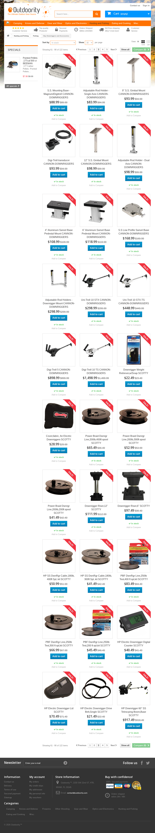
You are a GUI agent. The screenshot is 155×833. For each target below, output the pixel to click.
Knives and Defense (28, 809)
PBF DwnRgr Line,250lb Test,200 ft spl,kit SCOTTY (96, 644)
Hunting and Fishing (21, 36)
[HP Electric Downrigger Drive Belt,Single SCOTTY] (96, 688)
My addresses (35, 790)
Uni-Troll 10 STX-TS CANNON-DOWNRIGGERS (134, 302)
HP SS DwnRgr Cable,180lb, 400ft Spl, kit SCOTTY (58, 577)
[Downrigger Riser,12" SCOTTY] (96, 486)
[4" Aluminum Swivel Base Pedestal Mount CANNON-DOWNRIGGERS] (59, 210)
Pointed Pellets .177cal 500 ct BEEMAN (30, 61)
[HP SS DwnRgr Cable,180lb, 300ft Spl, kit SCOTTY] (96, 556)
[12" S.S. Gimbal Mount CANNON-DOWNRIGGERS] (96, 141)
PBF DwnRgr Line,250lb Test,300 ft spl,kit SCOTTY (59, 644)
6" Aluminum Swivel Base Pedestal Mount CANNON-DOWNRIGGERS (96, 233)
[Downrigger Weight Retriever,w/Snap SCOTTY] (133, 350)
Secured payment (12, 793)
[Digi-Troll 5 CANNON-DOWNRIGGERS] (59, 350)
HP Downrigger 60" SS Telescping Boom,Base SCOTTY (133, 712)
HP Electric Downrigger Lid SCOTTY (58, 710)
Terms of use (10, 790)
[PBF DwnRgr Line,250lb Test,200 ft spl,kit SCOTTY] (96, 622)
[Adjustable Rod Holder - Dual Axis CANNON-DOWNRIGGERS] (133, 141)
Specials (14, 50)
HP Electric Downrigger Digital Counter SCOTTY (133, 644)
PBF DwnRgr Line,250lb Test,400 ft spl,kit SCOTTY (134, 577)
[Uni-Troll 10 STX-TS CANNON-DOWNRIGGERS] (133, 280)
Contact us (135, 5)
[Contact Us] (77, 793)
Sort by (45, 42)
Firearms (46, 809)
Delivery (8, 786)
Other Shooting (62, 809)
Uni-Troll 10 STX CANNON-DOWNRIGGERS (96, 302)
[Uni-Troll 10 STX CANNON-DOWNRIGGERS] (96, 280)
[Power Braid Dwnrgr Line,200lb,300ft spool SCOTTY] (133, 416)
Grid (143, 45)
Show (81, 42)
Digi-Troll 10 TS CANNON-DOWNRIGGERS (96, 371)
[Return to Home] (8, 36)
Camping (10, 809)
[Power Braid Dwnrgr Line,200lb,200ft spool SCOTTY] (59, 486)
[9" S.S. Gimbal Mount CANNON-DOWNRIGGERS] (133, 71)
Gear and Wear (81, 809)
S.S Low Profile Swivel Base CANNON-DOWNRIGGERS (133, 232)
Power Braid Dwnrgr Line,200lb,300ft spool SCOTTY (134, 439)
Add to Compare (59, 119)
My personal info (37, 793)
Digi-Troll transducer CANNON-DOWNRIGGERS (59, 162)
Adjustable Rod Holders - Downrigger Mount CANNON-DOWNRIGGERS (59, 303)
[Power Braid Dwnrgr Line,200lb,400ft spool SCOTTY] (96, 416)
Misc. (32, 814)
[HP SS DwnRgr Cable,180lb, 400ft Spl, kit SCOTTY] (59, 556)
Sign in (146, 5)
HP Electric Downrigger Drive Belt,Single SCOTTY (96, 710)
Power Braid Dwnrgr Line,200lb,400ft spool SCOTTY (96, 439)
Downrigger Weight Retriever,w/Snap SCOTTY (133, 371)
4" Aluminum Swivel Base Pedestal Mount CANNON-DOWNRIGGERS (58, 233)
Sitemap (8, 797)
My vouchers (35, 797)
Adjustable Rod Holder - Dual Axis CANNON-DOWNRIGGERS (134, 164)
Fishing (35, 36)
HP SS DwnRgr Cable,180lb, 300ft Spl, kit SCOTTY (96, 577)
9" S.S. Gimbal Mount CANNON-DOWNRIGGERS (134, 92)
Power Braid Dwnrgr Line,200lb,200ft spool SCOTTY (59, 509)
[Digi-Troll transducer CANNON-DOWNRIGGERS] (59, 141)
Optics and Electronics (103, 809)
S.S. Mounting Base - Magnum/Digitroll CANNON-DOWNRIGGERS (59, 94)
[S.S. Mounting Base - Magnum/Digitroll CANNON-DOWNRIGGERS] (59, 71)
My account (37, 777)
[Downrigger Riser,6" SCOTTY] (133, 486)
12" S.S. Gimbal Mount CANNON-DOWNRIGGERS (96, 162)
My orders (34, 782)
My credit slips (36, 786)
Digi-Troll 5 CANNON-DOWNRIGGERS (59, 371)
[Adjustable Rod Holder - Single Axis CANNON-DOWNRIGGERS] (96, 71)
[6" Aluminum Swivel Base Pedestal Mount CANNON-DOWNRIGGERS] (96, 210)
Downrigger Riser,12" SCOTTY (96, 508)
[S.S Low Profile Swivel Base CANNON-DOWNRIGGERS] (133, 210)
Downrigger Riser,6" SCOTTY (134, 506)
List (148, 45)
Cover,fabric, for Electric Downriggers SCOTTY (58, 438)
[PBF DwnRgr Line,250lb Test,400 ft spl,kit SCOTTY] (133, 556)
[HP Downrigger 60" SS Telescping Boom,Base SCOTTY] (133, 688)
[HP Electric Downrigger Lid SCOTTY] (59, 688)
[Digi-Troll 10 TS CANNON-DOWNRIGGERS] (96, 350)
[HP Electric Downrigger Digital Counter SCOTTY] (133, 622)
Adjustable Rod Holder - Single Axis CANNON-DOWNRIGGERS (96, 94)
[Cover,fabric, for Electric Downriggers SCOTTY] (59, 416)
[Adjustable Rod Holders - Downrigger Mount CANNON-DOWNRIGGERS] (59, 280)
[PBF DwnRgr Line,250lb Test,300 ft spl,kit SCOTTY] (59, 622)
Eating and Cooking (15, 814)
